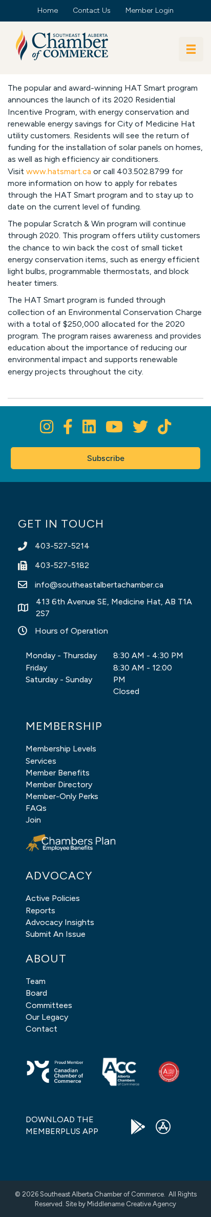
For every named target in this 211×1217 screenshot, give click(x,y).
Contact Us (92, 10)
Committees (49, 1005)
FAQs (36, 808)
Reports (40, 910)
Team (36, 981)
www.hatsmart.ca (58, 171)
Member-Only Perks (62, 796)
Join (33, 820)
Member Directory (59, 784)
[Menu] (191, 49)
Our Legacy (47, 1017)
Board (36, 993)
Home (47, 10)
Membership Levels (61, 748)
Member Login (149, 10)
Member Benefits (58, 773)
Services (41, 761)
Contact (41, 1029)
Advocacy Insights (60, 922)
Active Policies (53, 898)
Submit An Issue (56, 934)
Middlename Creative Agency (131, 1204)
